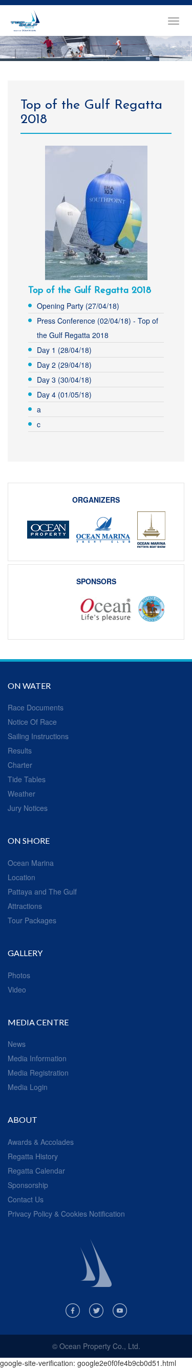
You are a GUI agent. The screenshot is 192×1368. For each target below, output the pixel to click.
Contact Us (26, 1199)
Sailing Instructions (38, 736)
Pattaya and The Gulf (42, 891)
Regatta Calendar (36, 1170)
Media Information (37, 1058)
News (17, 1044)
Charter (20, 765)
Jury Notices (28, 808)
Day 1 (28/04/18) (64, 350)
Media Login (28, 1087)
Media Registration (38, 1072)
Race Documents (35, 707)
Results (20, 750)
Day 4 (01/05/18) (64, 394)
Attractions (25, 906)
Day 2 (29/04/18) (64, 365)
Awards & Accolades (41, 1142)
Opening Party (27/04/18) (78, 306)
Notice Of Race (32, 722)
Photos (19, 975)
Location (21, 877)
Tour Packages (32, 920)
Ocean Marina (31, 863)
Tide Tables (27, 779)
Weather (21, 793)
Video (17, 989)
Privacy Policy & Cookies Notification (66, 1213)
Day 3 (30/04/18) (64, 379)
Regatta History (33, 1156)
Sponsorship (28, 1185)
